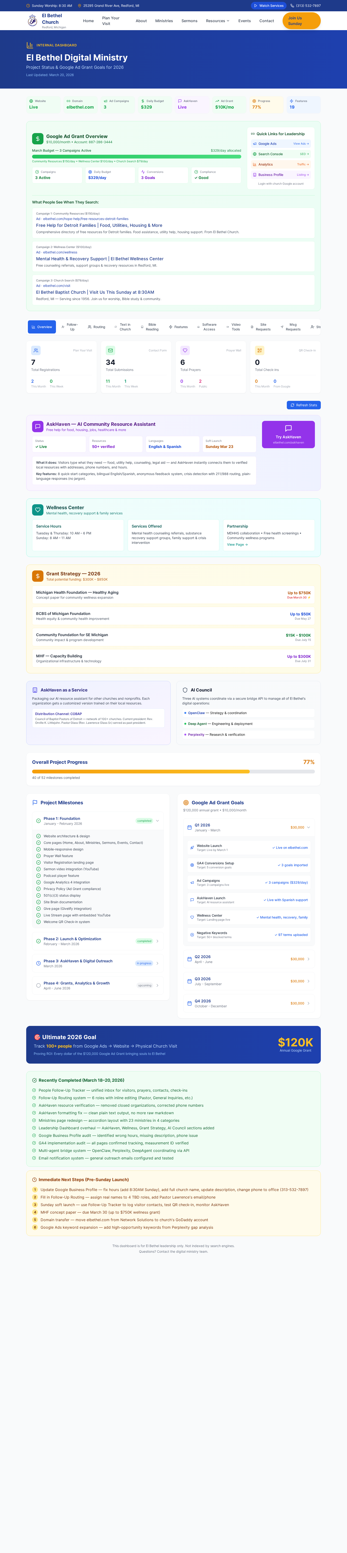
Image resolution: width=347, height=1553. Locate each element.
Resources (215, 20)
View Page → (237, 544)
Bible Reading (152, 326)
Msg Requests (293, 326)
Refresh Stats (306, 405)
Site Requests (263, 326)
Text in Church (125, 326)
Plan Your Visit (110, 21)
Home (88, 20)
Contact (266, 20)
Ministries (164, 20)
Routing (99, 327)
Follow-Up (72, 326)
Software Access (209, 326)
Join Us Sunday (295, 21)
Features (181, 327)
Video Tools (236, 326)
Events (244, 20)
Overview (44, 327)
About (141, 20)
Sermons (190, 20)
